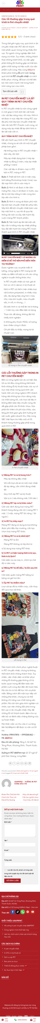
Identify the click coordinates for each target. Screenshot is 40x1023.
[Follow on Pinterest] (27, 912)
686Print (8, 738)
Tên (6, 841)
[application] (20, 245)
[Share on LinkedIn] (29, 763)
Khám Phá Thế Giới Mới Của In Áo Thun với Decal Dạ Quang (11, 797)
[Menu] (3, 3)
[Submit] (36, 10)
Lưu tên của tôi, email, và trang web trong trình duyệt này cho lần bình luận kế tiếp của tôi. (18, 873)
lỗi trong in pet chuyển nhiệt (19, 773)
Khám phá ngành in (8, 16)
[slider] (18, 253)
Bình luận (8, 822)
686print (31, 70)
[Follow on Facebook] (12, 912)
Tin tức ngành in (21, 16)
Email (6, 850)
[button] (20, 245)
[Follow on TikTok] (17, 912)
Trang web (8, 860)
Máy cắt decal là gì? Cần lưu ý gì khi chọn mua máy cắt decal (30, 797)
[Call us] (22, 912)
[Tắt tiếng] (32, 253)
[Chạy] (4, 253)
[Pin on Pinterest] (26, 763)
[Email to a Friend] (22, 763)
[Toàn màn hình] (36, 253)
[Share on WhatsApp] (10, 763)
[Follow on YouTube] (32, 912)
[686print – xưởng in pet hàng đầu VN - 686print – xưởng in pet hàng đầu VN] (20, 3)
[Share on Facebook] (14, 763)
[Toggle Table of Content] (20, 92)
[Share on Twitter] (18, 763)
